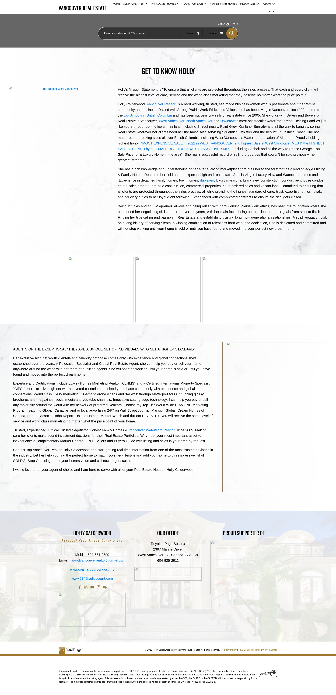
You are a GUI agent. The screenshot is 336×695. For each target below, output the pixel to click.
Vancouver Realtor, (161, 104)
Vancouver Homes (163, 3)
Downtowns (228, 121)
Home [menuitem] (116, 3)
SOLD (235, 24)
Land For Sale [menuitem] (193, 3)
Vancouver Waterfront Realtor (152, 430)
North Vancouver (199, 121)
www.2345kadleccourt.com (92, 578)
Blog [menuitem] (272, 11)
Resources (247, 3)
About (267, 3)
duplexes (207, 180)
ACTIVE (221, 24)
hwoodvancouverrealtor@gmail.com (97, 560)
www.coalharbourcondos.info (92, 569)
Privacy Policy (229, 650)
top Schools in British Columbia (147, 115)
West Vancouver (171, 121)
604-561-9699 (98, 555)
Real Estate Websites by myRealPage (258, 650)
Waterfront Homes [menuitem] (223, 3)
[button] (79, 587)
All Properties (133, 3)
